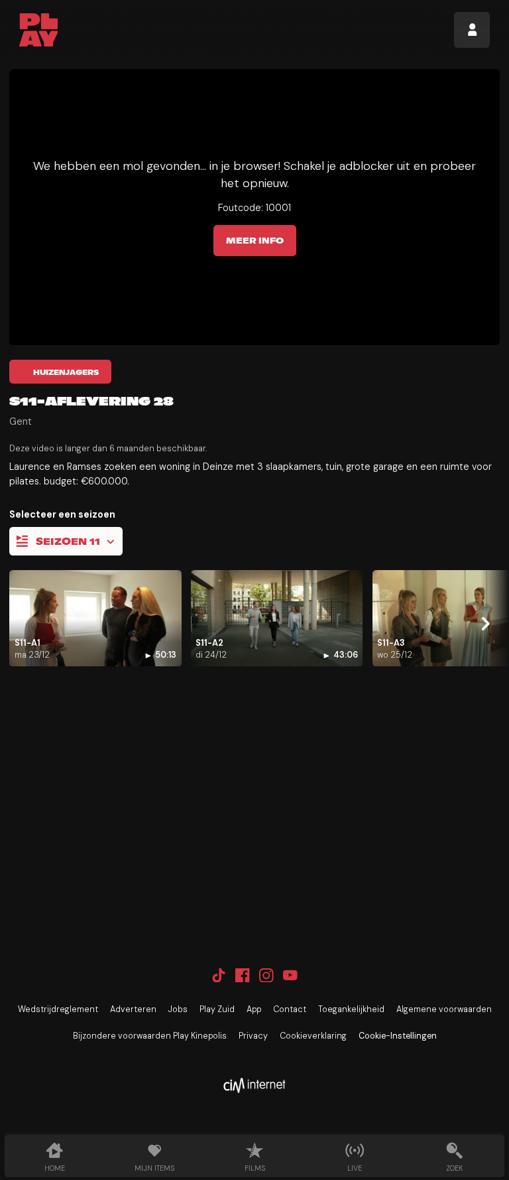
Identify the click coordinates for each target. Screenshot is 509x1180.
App (254, 1009)
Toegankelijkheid (351, 1009)
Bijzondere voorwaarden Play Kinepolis (150, 1036)
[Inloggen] (472, 30)
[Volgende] (485, 624)
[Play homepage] (38, 29)
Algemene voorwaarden (444, 1009)
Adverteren (133, 1009)
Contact (289, 1009)
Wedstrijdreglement (58, 1009)
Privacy (253, 1036)
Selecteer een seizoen (62, 514)
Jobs (178, 1009)
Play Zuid (217, 1009)
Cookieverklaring (313, 1036)
